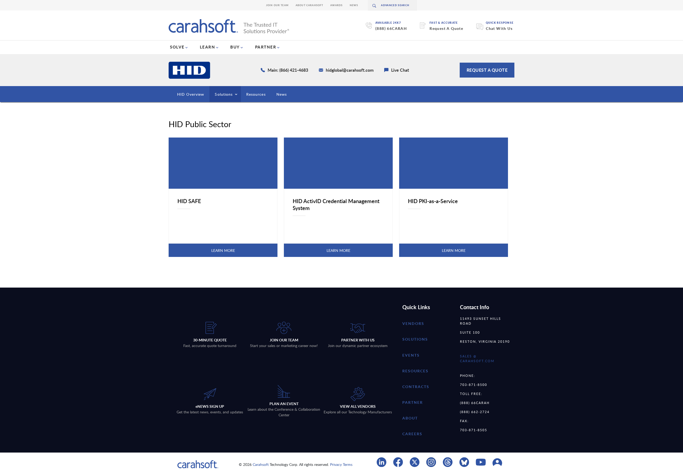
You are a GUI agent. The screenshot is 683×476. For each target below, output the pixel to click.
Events (411, 355)
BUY (235, 47)
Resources (256, 94)
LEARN (207, 47)
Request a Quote (487, 70)
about (410, 418)
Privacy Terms (341, 464)
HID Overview (190, 94)
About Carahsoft (309, 5)
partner (412, 402)
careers (412, 433)
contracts (415, 386)
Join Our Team (277, 5)
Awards (336, 5)
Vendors (413, 323)
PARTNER (265, 47)
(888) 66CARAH (391, 28)
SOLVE (177, 47)
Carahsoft (261, 464)
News (354, 5)
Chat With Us (499, 28)
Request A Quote (446, 28)
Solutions (224, 94)
